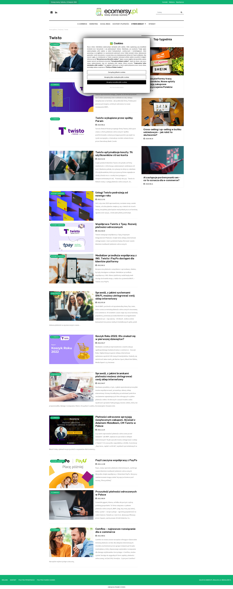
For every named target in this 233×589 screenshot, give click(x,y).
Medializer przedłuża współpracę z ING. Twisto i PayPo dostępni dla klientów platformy (116, 258)
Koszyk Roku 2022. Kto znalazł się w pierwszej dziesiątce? (115, 338)
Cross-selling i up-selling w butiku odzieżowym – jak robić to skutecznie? (162, 132)
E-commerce (82, 24)
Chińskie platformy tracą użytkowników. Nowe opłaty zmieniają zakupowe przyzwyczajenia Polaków (159, 82)
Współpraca (180, 2)
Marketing (93, 24)
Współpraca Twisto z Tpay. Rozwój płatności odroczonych (116, 226)
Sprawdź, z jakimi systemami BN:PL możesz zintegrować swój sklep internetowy (115, 295)
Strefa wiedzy (137, 24)
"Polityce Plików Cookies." (114, 67)
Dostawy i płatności (121, 24)
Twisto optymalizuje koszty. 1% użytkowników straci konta (114, 154)
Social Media (105, 24)
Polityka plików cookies (117, 87)
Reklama (172, 2)
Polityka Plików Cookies (46, 580)
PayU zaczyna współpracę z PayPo (116, 460)
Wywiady (152, 24)
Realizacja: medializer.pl (222, 580)
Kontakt (165, 2)
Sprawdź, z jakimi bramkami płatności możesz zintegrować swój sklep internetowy (113, 376)
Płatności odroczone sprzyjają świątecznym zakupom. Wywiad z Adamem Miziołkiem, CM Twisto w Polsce (115, 421)
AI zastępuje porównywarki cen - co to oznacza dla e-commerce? (161, 179)
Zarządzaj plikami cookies (116, 587)
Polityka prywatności (27, 580)
